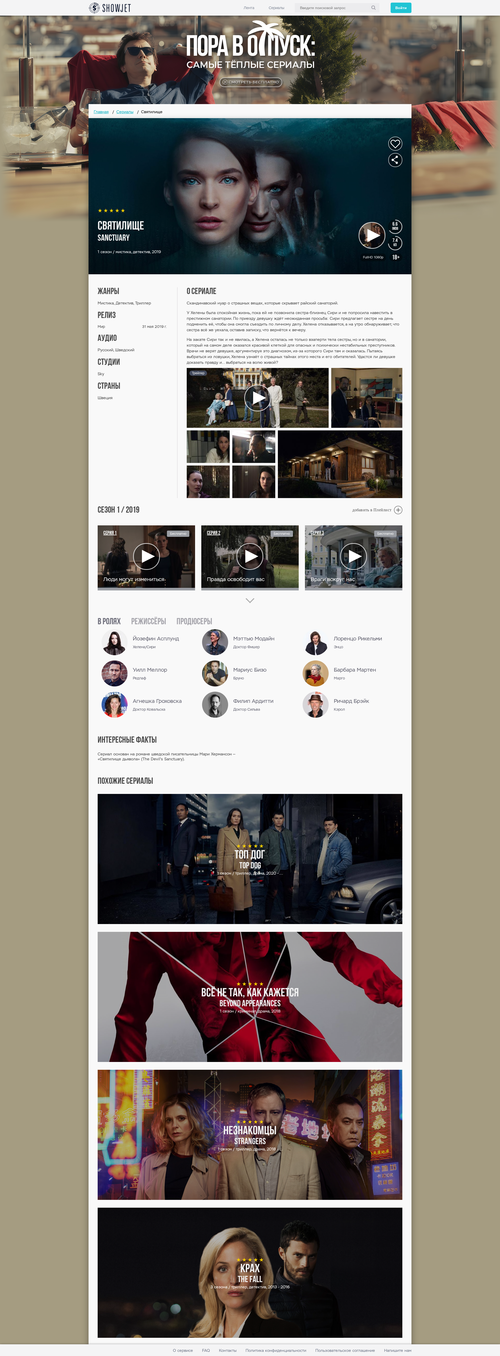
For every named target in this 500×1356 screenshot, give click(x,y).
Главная (101, 111)
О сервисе (183, 1350)
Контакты (227, 1350)
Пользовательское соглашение (345, 1350)
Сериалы (276, 7)
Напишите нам (397, 1350)
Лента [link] (249, 7)
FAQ (206, 1350)
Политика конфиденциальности (276, 1350)
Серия (110, 533)
